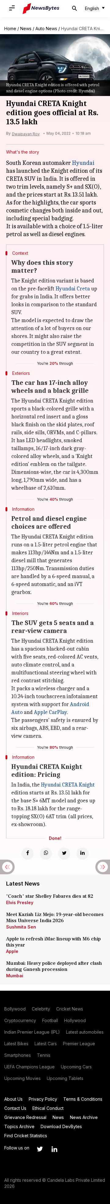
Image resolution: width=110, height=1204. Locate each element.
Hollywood (75, 1020)
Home (10, 28)
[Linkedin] (82, 853)
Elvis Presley (19, 902)
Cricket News (69, 1008)
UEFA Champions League (29, 1066)
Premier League (79, 1043)
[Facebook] (27, 853)
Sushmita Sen (21, 926)
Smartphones (17, 1055)
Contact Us (15, 1108)
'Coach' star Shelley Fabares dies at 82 (49, 896)
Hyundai (83, 162)
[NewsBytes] (41, 8)
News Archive (84, 1117)
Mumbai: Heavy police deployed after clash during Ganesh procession (54, 966)
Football (50, 1020)
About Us (13, 1099)
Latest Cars (46, 1043)
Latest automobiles (85, 1032)
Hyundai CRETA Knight (68, 785)
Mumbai (14, 975)
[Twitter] (64, 853)
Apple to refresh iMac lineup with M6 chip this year (53, 942)
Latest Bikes (16, 1043)
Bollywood (15, 1008)
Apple (12, 951)
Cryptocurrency (20, 1020)
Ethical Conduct (48, 1108)
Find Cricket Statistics (25, 1135)
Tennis (43, 1055)
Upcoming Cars (76, 1066)
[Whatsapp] (46, 853)
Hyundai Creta (73, 289)
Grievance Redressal (25, 1117)
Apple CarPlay (50, 712)
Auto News (46, 28)
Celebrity (41, 1008)
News (25, 28)
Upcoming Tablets (65, 1078)
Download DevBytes (61, 1126)
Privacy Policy (43, 1099)
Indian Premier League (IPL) (32, 1032)
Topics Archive (19, 1126)
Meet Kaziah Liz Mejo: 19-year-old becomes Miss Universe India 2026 (55, 917)
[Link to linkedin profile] (54, 1149)
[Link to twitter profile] (39, 1149)
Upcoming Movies (22, 1078)
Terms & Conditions (82, 1099)
